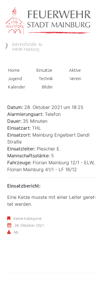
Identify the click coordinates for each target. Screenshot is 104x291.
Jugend (15, 78)
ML (16, 232)
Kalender (16, 86)
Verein (75, 78)
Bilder (47, 86)
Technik (46, 78)
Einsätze (44, 70)
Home (14, 70)
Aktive (75, 70)
